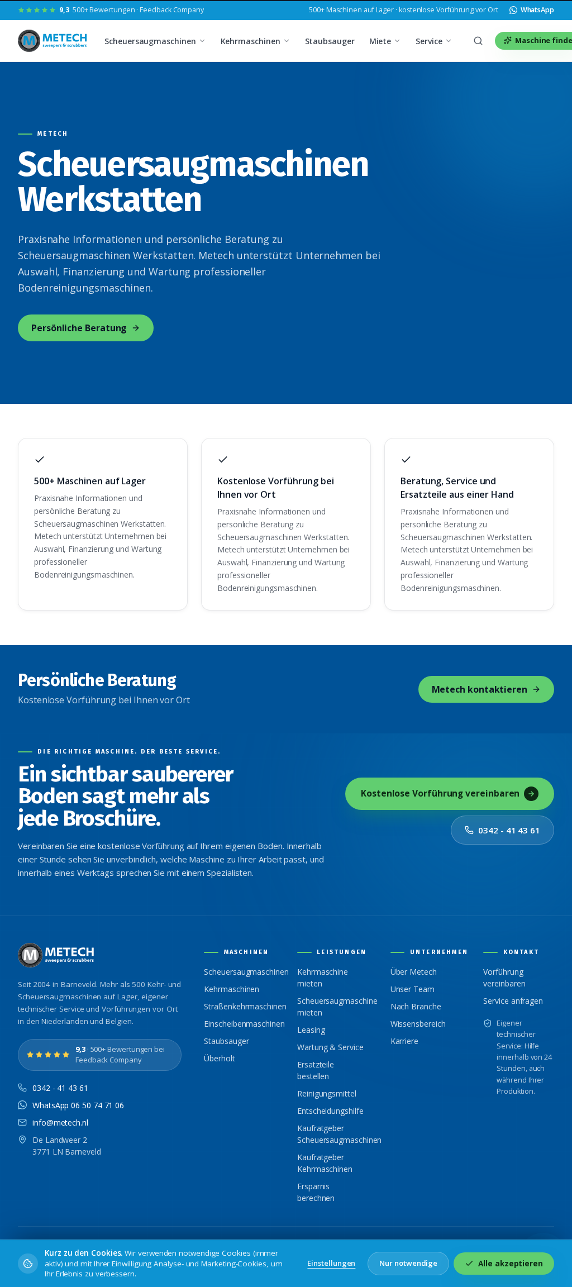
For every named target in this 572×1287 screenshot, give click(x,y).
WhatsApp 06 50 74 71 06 (78, 1105)
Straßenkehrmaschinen (245, 1006)
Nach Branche (415, 1006)
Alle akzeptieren (510, 1264)
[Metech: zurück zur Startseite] (53, 41)
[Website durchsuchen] (478, 41)
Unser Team (412, 989)
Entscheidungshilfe (330, 1110)
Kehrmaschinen (250, 41)
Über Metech (413, 971)
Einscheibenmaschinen (244, 1023)
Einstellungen (331, 1263)
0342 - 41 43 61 (509, 830)
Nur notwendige (408, 1263)
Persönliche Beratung (79, 328)
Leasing (311, 1029)
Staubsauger (330, 41)
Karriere (404, 1041)
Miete (380, 41)
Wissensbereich (418, 1023)
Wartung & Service (330, 1047)
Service (429, 41)
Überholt (219, 1058)
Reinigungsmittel (326, 1093)
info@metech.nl (60, 1122)
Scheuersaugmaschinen (150, 41)
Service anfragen (513, 1000)
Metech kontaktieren (479, 689)
